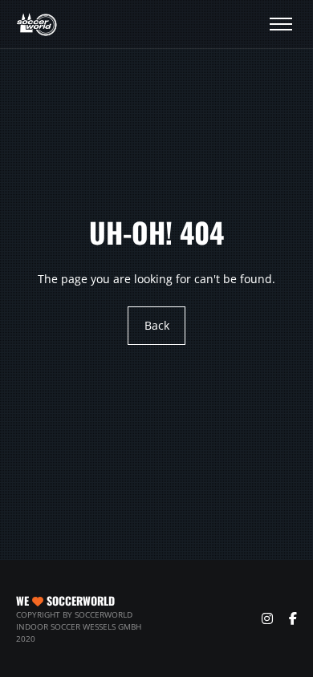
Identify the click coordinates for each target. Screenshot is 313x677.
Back (156, 325)
